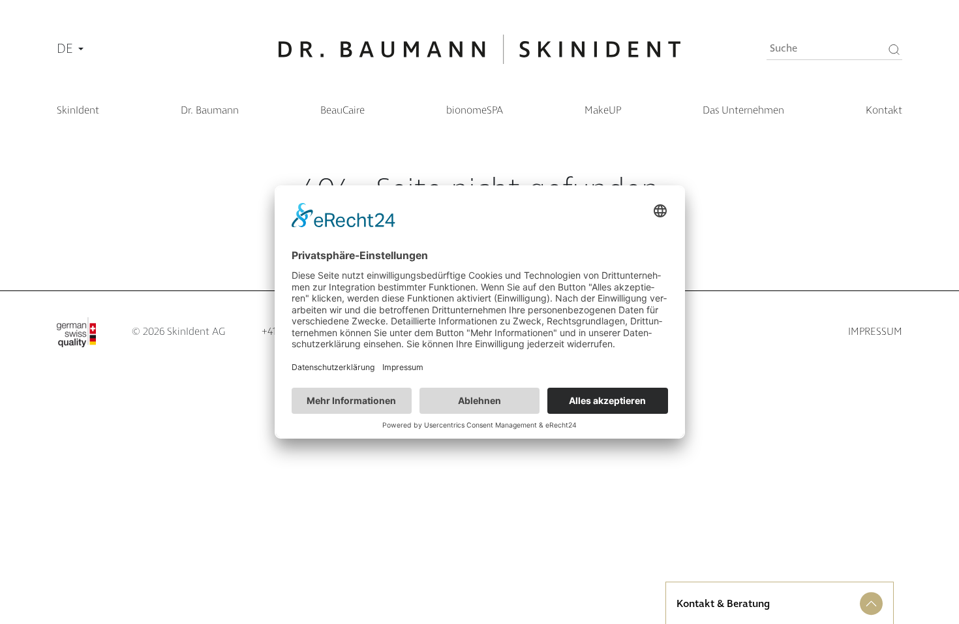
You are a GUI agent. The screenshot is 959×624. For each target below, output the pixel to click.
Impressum (875, 332)
